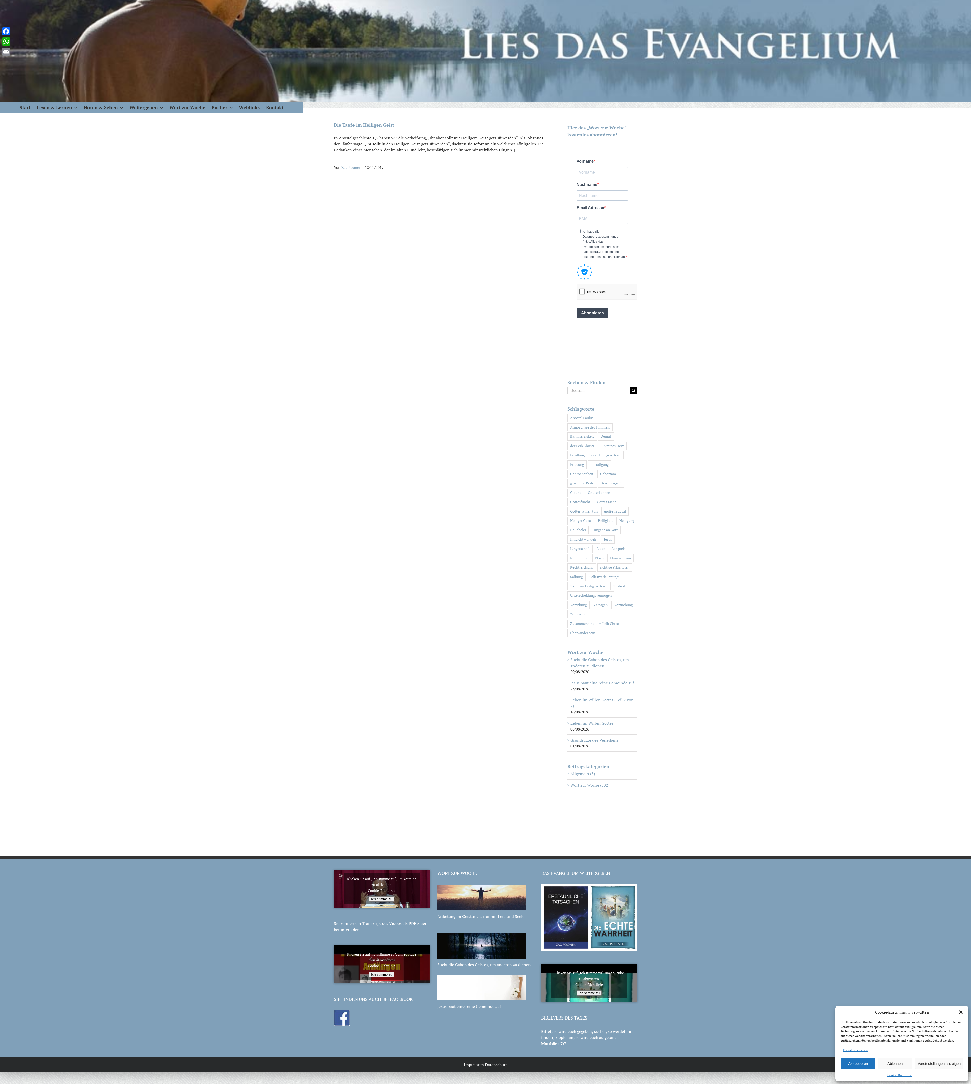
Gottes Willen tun (584, 511)
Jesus (608, 539)
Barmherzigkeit (582, 436)
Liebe (601, 548)
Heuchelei (578, 529)
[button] (960, 1012)
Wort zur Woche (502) (589, 785)
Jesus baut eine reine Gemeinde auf (602, 683)
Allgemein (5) (582, 774)
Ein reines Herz (612, 445)
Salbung (576, 576)
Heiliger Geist (580, 520)
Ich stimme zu (381, 899)
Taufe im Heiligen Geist (588, 586)
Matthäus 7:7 (553, 1043)
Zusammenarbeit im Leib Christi (595, 623)
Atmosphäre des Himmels (590, 427)
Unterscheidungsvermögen (591, 595)
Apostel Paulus (581, 417)
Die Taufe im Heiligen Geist (364, 125)
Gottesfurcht (580, 501)
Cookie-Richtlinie (899, 1075)
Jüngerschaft (580, 548)
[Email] (6, 52)
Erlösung (577, 464)
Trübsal (619, 586)
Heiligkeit (605, 520)
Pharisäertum (620, 558)
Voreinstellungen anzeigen (939, 1063)
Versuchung (623, 604)
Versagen (600, 604)
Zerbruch (577, 614)
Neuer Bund (579, 558)
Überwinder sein (582, 632)
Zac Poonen (351, 167)
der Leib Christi (582, 445)
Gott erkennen (599, 492)
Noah (599, 558)
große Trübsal (615, 511)
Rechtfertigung (581, 567)
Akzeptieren (858, 1063)
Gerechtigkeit (611, 483)
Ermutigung (599, 464)
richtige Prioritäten (614, 567)
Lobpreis (618, 548)
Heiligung (626, 520)
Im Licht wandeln (583, 539)
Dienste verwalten (855, 1050)
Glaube (575, 492)
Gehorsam (608, 473)
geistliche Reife (582, 483)
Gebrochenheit (581, 473)
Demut (606, 436)
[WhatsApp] (6, 41)
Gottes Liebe (606, 501)
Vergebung (578, 604)
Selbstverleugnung (603, 576)
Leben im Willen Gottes (591, 723)
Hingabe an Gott (605, 529)
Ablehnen (895, 1063)
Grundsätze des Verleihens (594, 740)
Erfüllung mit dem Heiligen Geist (595, 455)
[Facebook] (6, 31)
